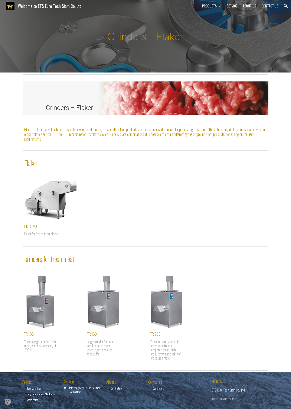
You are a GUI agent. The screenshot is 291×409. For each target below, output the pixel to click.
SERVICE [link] (232, 6)
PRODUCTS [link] (209, 6)
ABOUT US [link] (249, 6)
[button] (286, 6)
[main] (145, 36)
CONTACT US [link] (270, 6)
